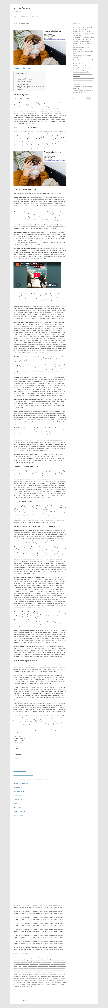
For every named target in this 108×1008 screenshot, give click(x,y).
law (18, 968)
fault (17, 964)
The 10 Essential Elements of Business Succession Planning (30, 779)
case (36, 960)
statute (24, 984)
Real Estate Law (18, 799)
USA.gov (18, 954)
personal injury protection (36, 980)
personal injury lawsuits (51, 978)
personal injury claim (56, 976)
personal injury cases (45, 976)
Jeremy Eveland (22, 8)
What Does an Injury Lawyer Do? (25, 79)
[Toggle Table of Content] (42, 75)
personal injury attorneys (48, 974)
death (30, 962)
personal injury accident (23, 974)
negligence (61, 970)
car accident (32, 960)
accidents (50, 958)
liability (49, 968)
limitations (20, 970)
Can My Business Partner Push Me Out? (83, 80)
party (41, 972)
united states (58, 984)
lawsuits (26, 968)
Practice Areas (24, 16)
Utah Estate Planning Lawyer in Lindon (83, 70)
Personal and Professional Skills (25, 83)
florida (20, 964)
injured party (57, 964)
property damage (33, 982)
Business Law (17, 759)
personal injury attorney (35, 974)
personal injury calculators (23, 976)
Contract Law (17, 767)
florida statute (25, 964)
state (17, 984)
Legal (42, 16)
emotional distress (57, 962)
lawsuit (21, 968)
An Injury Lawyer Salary (23, 84)
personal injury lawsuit (38, 978)
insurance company (54, 966)
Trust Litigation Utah (78, 64)
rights (40, 982)
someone (57, 982)
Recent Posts (20, 89)
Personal (49, 972)
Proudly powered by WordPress (21, 1001)
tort (42, 984)
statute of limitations (32, 984)
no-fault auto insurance (24, 972)
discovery (49, 962)
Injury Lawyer (28, 966)
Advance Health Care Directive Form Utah (83, 31)
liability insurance (55, 968)
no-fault (15, 972)
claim (48, 960)
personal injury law (28, 978)
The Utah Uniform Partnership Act (23, 775)
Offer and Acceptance (20, 771)
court (22, 962)
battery (26, 960)
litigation (30, 970)
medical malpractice (53, 970)
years (63, 984)
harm (52, 964)
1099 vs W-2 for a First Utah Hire (81, 41)
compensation (57, 960)
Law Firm (16, 803)
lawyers (34, 968)
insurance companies (43, 966)
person (45, 972)
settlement (45, 982)
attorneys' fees (20, 960)
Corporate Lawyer (18, 815)
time (39, 984)
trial (44, 984)
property (26, 982)
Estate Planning (18, 787)
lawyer (30, 968)
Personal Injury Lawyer (23, 68)
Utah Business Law (19, 791)
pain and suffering (34, 972)
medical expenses (43, 970)
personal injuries (56, 972)
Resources (35, 16)
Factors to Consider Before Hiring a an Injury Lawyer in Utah (31, 86)
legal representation (42, 968)
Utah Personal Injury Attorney (24, 87)
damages (26, 962)
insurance (34, 966)
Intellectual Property (19, 811)
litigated (25, 970)
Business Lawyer (18, 763)
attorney (60, 958)
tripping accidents (50, 984)
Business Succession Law (21, 783)
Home (15, 16)
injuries (19, 966)
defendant (44, 962)
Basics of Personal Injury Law (24, 81)
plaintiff (22, 982)
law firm (61, 493)
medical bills (36, 970)
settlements (51, 982)
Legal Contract (18, 807)
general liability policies (44, 964)
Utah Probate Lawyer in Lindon (81, 72)
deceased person (37, 962)
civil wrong (43, 960)
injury (23, 966)
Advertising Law (18, 795)
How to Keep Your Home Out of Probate (83, 78)
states (20, 984)
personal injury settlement (50, 980)
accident (46, 958)
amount (55, 958)
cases (39, 960)
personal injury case (35, 976)
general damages (34, 964)
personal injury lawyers (23, 980)
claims (51, 960)
